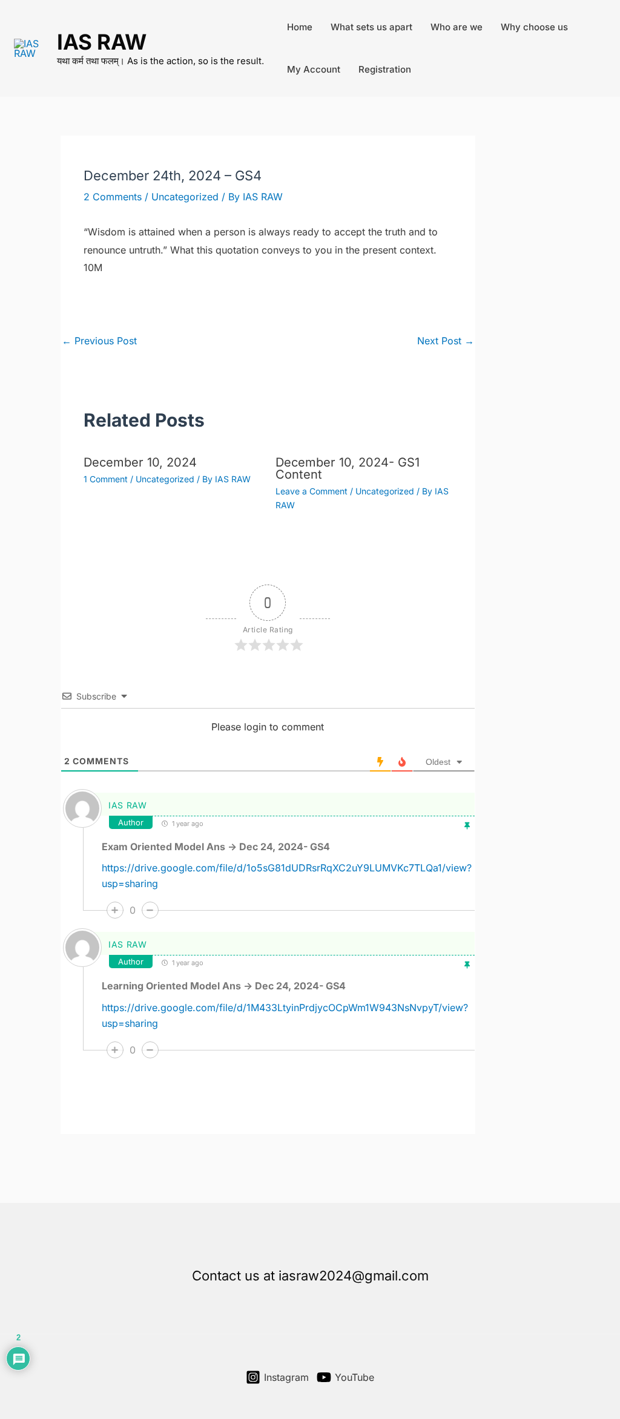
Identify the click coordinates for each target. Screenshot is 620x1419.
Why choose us (534, 27)
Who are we (456, 27)
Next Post (445, 341)
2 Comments (113, 197)
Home (299, 27)
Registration (384, 69)
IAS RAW (102, 41)
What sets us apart (371, 27)
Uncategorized (185, 197)
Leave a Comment (311, 491)
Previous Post (99, 341)
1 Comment (106, 479)
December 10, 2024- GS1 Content (347, 468)
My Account (313, 69)
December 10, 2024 (140, 462)
